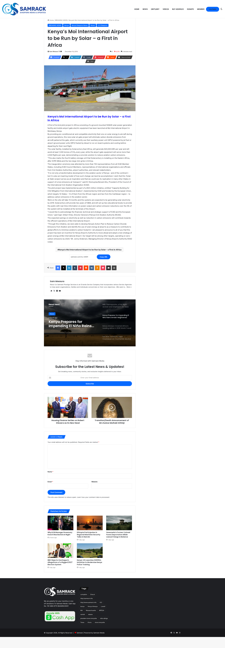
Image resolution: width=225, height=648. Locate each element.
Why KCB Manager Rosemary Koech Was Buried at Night (60, 533)
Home (136, 9)
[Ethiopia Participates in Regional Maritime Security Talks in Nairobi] (90, 523)
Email (50, 482)
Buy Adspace (178, 9)
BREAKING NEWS (61, 20)
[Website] (51, 290)
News (145, 9)
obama (90, 614)
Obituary (155, 9)
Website (94, 482)
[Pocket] (103, 267)
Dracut (92, 594)
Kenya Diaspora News (80, 25)
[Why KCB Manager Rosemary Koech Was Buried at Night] (60, 523)
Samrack (80, 633)
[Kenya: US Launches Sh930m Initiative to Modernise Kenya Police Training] (90, 550)
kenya (82, 606)
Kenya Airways (93, 606)
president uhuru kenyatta (88, 618)
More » (129, 287)
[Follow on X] (59, 51)
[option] (90, 322)
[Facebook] (58, 267)
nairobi (82, 614)
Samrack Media (98, 633)
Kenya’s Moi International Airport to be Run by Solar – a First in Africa (90, 249)
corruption (83, 594)
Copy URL (103, 257)
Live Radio (212, 9)
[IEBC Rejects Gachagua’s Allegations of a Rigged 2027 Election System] (60, 550)
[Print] (114, 267)
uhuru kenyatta (100, 622)
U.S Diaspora (102, 25)
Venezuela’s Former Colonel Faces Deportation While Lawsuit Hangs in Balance (118, 534)
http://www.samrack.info (88, 602)
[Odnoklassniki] (97, 267)
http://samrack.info (86, 598)
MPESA (101, 610)
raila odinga (104, 618)
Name (50, 472)
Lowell (103, 606)
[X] (63, 267)
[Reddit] (86, 267)
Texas (82, 622)
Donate (190, 9)
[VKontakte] (91, 267)
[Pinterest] (80, 267)
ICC (101, 602)
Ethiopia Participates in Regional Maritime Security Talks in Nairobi (88, 534)
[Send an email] (61, 51)
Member (200, 9)
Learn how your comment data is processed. (93, 497)
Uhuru (90, 622)
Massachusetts (91, 610)
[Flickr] (57, 290)
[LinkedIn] (69, 267)
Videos (166, 9)
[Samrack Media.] (24, 9)
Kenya (66, 25)
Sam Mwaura (53, 51)
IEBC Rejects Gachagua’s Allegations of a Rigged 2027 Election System (60, 562)
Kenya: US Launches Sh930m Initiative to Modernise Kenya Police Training (89, 562)
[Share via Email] (108, 267)
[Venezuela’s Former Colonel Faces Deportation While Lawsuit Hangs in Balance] (119, 523)
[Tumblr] (74, 267)
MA (81, 610)
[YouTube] (59, 290)
